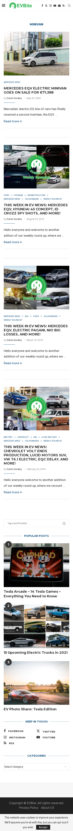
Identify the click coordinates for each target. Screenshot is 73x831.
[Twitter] (46, 5)
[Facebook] (42, 5)
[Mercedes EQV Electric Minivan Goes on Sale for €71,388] (36, 53)
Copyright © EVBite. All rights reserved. (36, 803)
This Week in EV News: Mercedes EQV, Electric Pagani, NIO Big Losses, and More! (36, 330)
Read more (11, 121)
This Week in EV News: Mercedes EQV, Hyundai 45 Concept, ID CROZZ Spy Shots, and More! (36, 209)
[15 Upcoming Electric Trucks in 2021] (36, 626)
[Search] (69, 5)
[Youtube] (55, 5)
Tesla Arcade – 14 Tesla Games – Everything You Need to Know (32, 593)
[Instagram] (50, 5)
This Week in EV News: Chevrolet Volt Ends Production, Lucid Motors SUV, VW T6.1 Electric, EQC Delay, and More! (36, 455)
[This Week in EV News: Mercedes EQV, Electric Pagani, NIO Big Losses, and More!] (36, 287)
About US (47, 808)
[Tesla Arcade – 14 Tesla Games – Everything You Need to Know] (36, 565)
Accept (43, 827)
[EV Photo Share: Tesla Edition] (36, 683)
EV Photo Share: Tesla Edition (30, 709)
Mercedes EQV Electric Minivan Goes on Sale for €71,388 (35, 90)
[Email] (59, 5)
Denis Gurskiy (14, 98)
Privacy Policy (28, 808)
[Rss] (64, 5)
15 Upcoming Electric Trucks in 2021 (36, 653)
